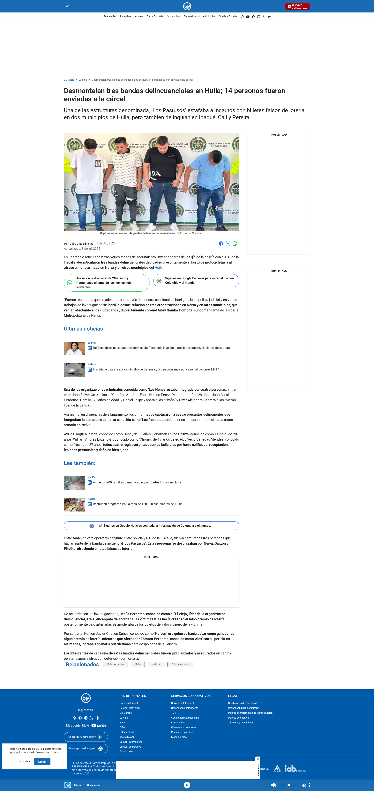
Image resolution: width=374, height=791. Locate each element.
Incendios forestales (131, 16)
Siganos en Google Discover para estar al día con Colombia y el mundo (199, 280)
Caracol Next (127, 751)
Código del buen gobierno (185, 718)
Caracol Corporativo (130, 747)
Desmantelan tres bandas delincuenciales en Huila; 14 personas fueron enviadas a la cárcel (142, 80)
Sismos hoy (173, 16)
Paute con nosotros (182, 732)
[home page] (187, 6)
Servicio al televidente (183, 703)
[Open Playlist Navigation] (309, 785)
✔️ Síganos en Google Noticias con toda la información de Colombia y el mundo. (155, 525)
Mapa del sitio (179, 737)
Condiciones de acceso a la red (245, 703)
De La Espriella (155, 16)
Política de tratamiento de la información (250, 713)
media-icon (187, 785)
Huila (159, 267)
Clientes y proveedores (183, 727)
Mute (273, 785)
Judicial (83, 80)
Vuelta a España (228, 16)
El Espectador (127, 732)
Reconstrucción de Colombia (199, 16)
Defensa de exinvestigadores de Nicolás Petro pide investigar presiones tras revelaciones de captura (161, 348)
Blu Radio (69, 80)
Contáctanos (178, 722)
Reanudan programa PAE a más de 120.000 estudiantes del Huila (138, 504)
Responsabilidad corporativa (243, 708)
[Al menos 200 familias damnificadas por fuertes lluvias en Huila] (74, 483)
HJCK (123, 722)
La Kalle (124, 718)
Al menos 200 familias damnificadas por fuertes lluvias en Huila (137, 482)
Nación (91, 477)
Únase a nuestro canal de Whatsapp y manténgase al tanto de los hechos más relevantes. (103, 282)
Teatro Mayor (127, 737)
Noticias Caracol (129, 703)
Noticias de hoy (115, 664)
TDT (173, 713)
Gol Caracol (126, 713)
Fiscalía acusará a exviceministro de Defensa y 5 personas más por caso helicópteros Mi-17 (156, 369)
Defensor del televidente (184, 708)
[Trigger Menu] (67, 6)
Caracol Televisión (130, 708)
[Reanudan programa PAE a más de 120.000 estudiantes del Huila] (74, 504)
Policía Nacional (180, 664)
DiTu (122, 727)
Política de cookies (238, 718)
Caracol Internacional (131, 742)
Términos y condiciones (241, 722)
